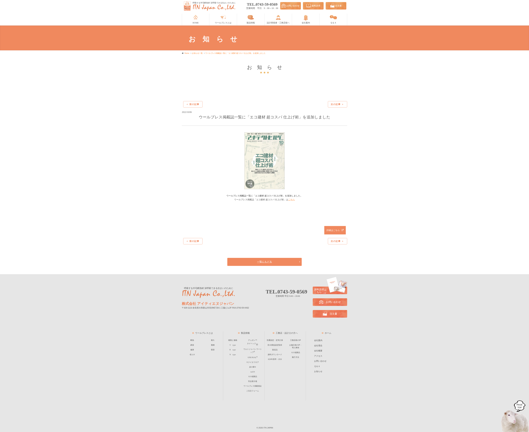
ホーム (328, 333)
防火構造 (275, 345)
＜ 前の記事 (192, 104)
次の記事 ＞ (337, 104)
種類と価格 (232, 340)
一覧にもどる (264, 261)
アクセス (318, 356)
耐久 (213, 340)
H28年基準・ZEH (275, 359)
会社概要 (318, 351)
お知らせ (318, 371)
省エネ (192, 354)
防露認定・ (275, 340)
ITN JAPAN (268, 428)
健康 (192, 350)
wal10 (252, 372)
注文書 (338, 6)
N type (233, 354)
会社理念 (318, 346)
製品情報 (245, 333)
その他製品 (252, 376)
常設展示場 (252, 381)
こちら (291, 199)
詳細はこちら (333, 230)
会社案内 (318, 340)
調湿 (192, 345)
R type (233, 350)
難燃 (213, 345)
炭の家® (252, 367)
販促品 (275, 350)
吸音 (213, 350)
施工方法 (295, 357)
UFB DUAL (252, 357)
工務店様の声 (295, 340)
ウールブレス (252, 386)
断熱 (192, 340)
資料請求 (315, 6)
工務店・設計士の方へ (287, 333)
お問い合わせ (292, 6)
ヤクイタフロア (252, 362)
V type (233, 345)
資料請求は (320, 290)
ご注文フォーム (252, 391)
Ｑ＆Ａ (317, 366)
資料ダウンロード (275, 354)
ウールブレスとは (204, 333)
